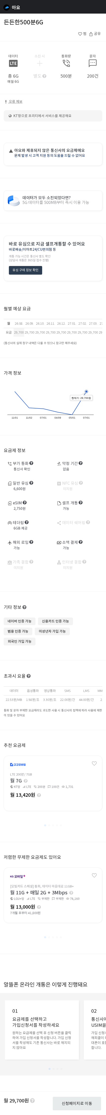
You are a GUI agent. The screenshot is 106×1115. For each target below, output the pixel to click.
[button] (45, 825)
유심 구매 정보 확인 (25, 270)
